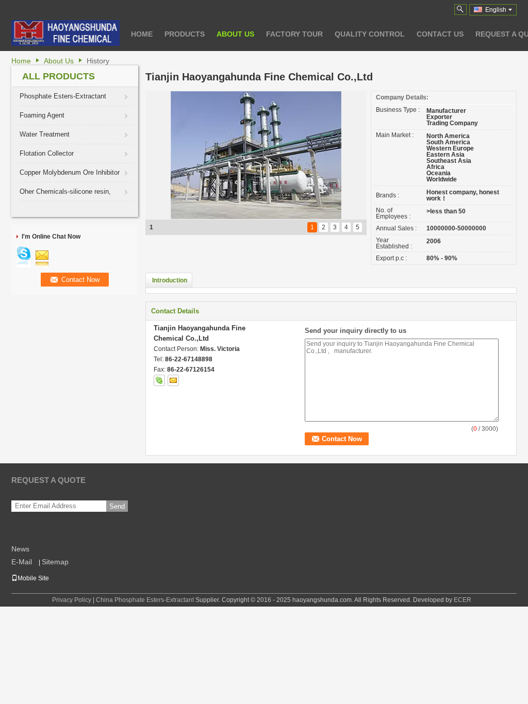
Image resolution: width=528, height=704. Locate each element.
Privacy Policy (71, 600)
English (495, 9)
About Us (235, 34)
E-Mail (21, 562)
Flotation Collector (47, 153)
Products (184, 34)
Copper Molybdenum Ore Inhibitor (70, 172)
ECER (462, 600)
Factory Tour (294, 34)
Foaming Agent (42, 115)
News (20, 549)
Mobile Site (33, 578)
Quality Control (370, 34)
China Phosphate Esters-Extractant (145, 600)
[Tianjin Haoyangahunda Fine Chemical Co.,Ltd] (460, 9)
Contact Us (440, 34)
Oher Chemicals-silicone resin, (65, 191)
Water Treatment (45, 134)
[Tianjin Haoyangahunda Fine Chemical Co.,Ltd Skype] (159, 380)
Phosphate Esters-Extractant (63, 96)
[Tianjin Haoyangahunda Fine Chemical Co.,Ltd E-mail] (173, 380)
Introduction (169, 280)
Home (142, 34)
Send (117, 506)
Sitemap (55, 562)
